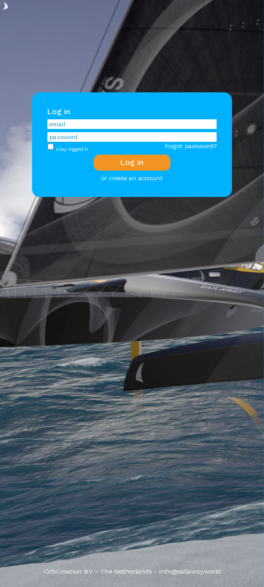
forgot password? (191, 146)
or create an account (132, 178)
